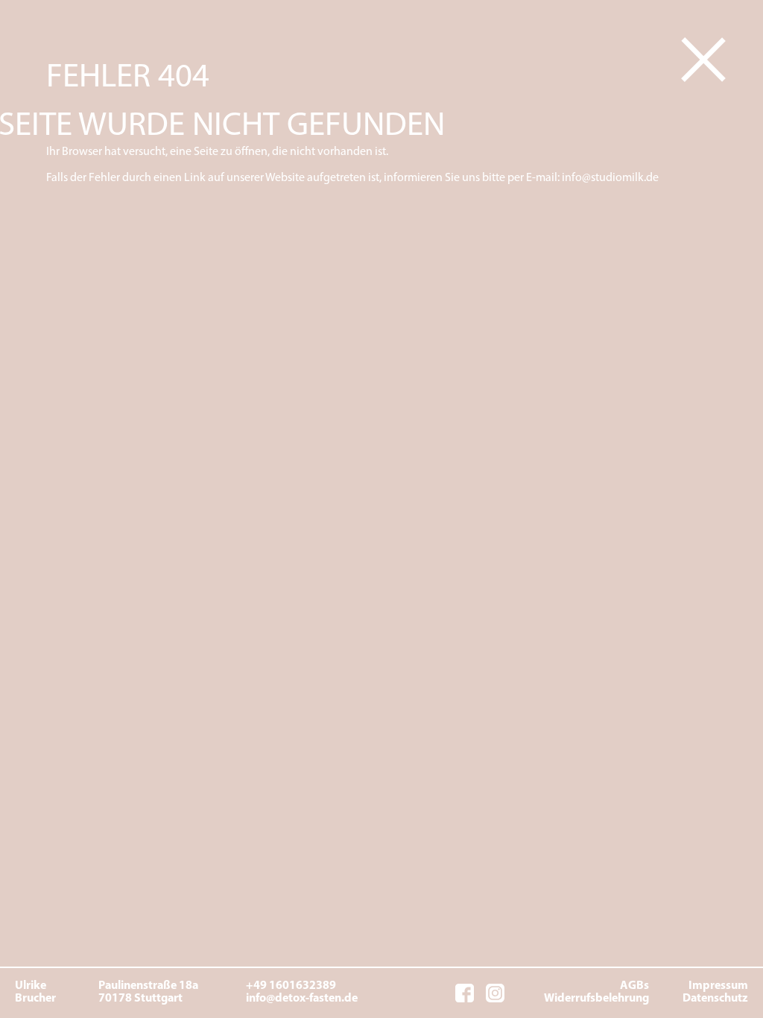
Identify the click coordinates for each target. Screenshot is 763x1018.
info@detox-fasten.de (302, 999)
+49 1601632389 (291, 986)
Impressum (718, 986)
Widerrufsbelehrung (596, 999)
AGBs (634, 986)
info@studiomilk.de (610, 178)
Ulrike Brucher (33, 992)
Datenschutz (715, 999)
